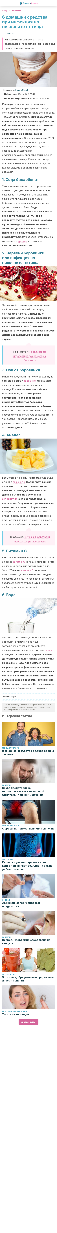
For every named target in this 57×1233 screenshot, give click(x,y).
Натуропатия (8, 974)
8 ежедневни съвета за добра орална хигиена (28, 752)
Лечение (6, 900)
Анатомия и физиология (14, 1011)
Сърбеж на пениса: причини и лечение (28, 828)
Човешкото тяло (10, 826)
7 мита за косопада (15, 1014)
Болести (6, 785)
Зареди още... (28, 1022)
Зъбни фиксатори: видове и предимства (21, 904)
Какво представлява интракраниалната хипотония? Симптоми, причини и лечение (23, 791)
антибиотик (9, 498)
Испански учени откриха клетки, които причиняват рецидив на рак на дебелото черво (27, 866)
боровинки (30, 380)
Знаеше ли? (7, 859)
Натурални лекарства (11, 11)
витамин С (19, 561)
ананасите (19, 482)
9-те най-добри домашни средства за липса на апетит (28, 979)
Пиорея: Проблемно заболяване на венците (26, 941)
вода (49, 650)
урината (22, 241)
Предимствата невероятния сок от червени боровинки (30, 356)
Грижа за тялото (10, 748)
